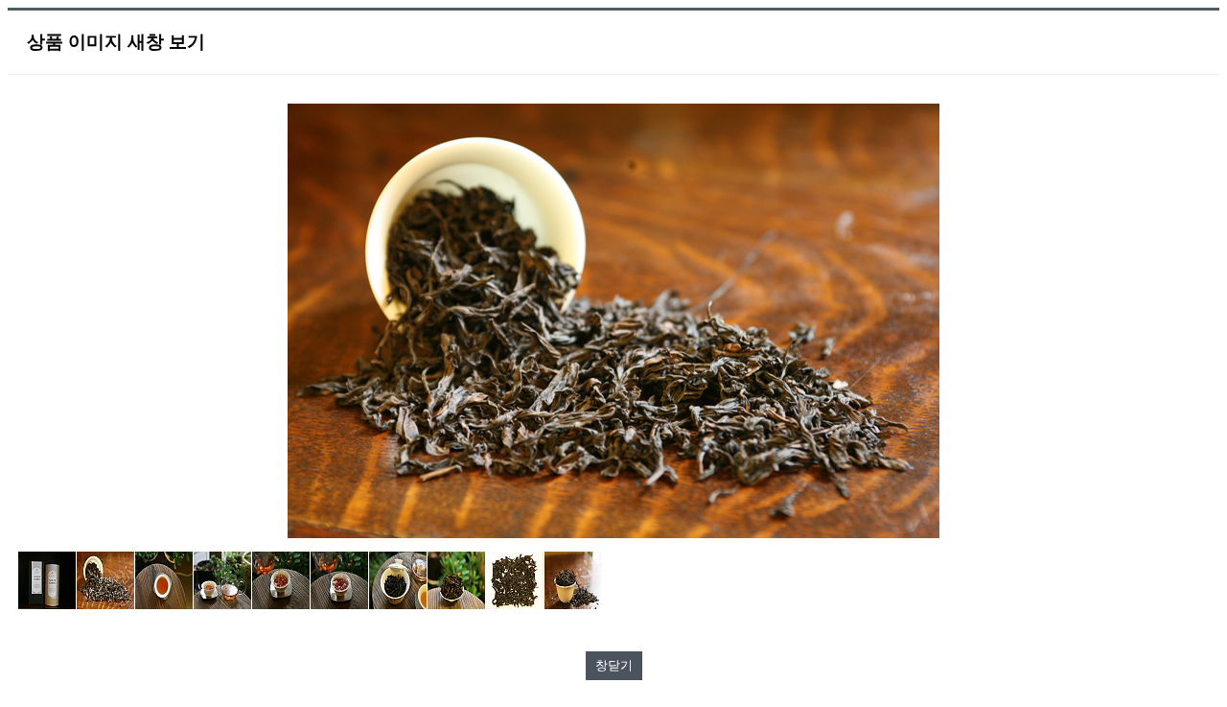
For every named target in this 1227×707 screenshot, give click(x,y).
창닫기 (614, 665)
